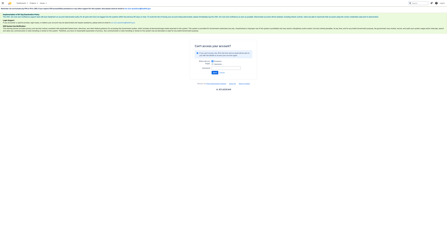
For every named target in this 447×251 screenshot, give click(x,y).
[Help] (436, 3)
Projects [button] (33, 3)
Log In (442, 3)
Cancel (222, 73)
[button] (2, 3)
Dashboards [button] (21, 3)
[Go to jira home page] (10, 3)
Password (217, 61)
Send (215, 73)
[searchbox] (418, 3)
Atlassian (223, 89)
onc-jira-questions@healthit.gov (137, 9)
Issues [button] (42, 3)
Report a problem (244, 83)
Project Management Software (216, 83)
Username (218, 64)
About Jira (232, 83)
